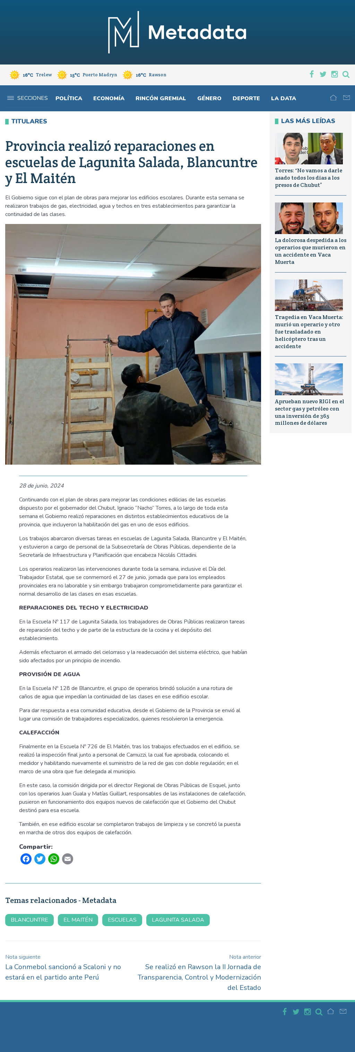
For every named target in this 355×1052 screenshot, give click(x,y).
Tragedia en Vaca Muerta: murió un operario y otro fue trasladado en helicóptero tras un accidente (309, 331)
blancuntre (29, 920)
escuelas (122, 920)
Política (68, 98)
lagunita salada (178, 920)
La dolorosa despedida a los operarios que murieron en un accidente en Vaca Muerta (310, 250)
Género (209, 98)
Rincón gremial (161, 98)
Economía (108, 98)
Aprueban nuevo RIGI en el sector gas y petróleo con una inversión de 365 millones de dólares (309, 412)
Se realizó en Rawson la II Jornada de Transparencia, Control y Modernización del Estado (199, 972)
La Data (283, 98)
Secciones (32, 98)
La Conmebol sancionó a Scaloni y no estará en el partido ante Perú (63, 967)
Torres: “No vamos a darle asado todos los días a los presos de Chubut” (308, 178)
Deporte (246, 98)
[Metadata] (177, 32)
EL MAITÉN (78, 920)
